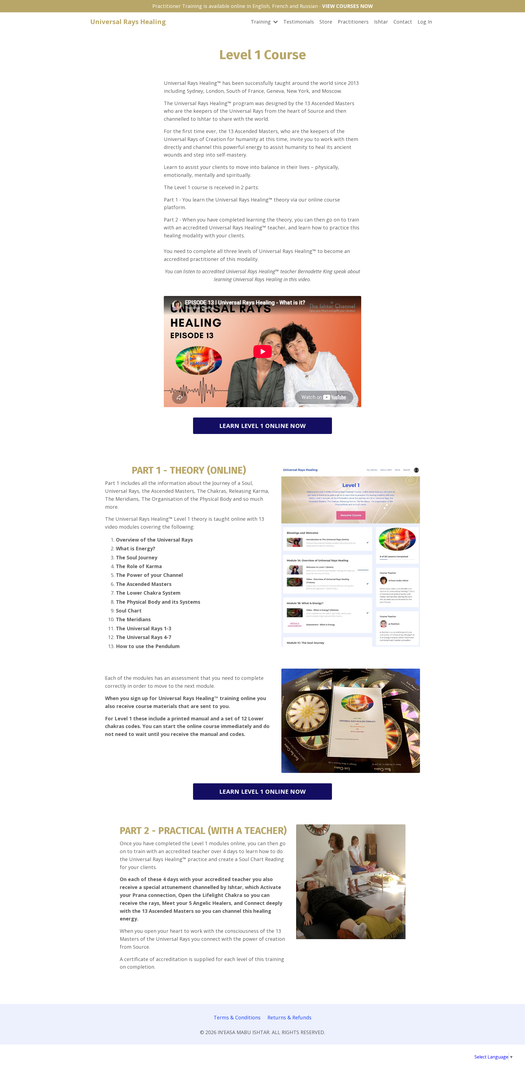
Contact (402, 21)
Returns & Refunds (289, 1017)
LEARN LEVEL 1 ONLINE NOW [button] (262, 426)
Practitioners (353, 21)
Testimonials (298, 21)
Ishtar (381, 21)
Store (325, 21)
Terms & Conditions (237, 1017)
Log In (425, 21)
